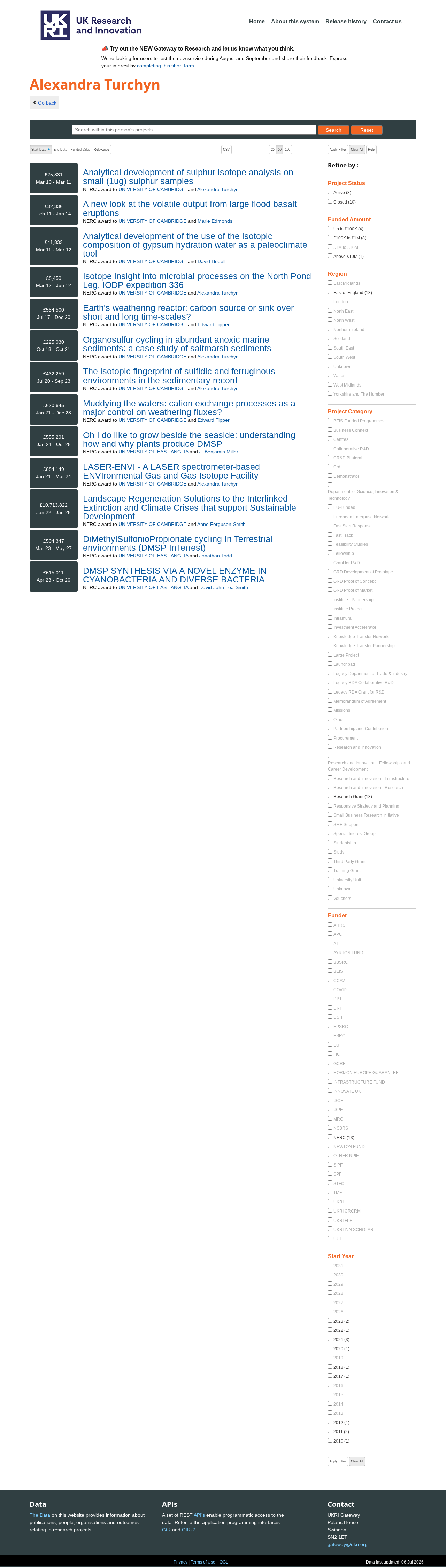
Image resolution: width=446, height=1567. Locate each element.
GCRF (339, 1063)
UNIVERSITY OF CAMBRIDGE (152, 189)
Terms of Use (203, 1562)
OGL (224, 1562)
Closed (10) (344, 202)
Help (371, 149)
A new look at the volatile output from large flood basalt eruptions (190, 208)
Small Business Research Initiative (366, 815)
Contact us (387, 21)
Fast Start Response (352, 525)
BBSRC (340, 962)
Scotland (341, 338)
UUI (337, 1239)
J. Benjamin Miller (218, 451)
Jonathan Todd (215, 555)
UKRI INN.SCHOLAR (353, 1229)
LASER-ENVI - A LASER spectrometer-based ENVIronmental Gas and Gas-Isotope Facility (171, 471)
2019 (338, 1357)
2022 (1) (341, 1330)
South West (344, 357)
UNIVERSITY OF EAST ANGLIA (153, 451)
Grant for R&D (346, 562)
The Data (40, 1515)
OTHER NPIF (346, 1155)
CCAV (339, 980)
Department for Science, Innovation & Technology (363, 494)
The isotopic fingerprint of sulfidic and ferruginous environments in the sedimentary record (179, 375)
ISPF (338, 1109)
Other (338, 719)
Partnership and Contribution (360, 728)
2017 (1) (341, 1376)
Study (338, 852)
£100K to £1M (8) (349, 238)
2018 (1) (341, 1367)
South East (343, 348)
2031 (338, 1265)
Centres (340, 439)
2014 (338, 1404)
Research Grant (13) (352, 796)
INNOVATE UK (347, 1091)
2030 (338, 1274)
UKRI (338, 1202)
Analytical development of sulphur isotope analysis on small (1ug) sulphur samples (188, 176)
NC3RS (340, 1128)
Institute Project (347, 608)
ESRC (339, 1035)
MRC (338, 1119)
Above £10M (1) (348, 256)
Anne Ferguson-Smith (221, 524)
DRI (337, 1008)
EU (336, 1045)
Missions (341, 710)
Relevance (101, 149)
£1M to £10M (345, 247)
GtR (166, 1529)
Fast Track (343, 535)
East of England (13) (352, 292)
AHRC (339, 925)
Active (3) (342, 192)
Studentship (344, 843)
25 (273, 149)
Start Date (41, 150)
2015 (338, 1394)
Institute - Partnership (353, 599)
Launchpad (344, 664)
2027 (338, 1302)
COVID (340, 989)
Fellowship (343, 553)
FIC (336, 1054)
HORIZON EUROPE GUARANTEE (366, 1072)
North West (343, 320)
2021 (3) (341, 1339)
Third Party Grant (349, 861)
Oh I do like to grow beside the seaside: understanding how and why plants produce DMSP (189, 439)
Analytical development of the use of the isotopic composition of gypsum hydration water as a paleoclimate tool (195, 244)
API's (199, 1515)
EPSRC (340, 1026)
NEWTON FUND (349, 1146)
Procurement (345, 738)
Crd (336, 467)
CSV (226, 149)
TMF (337, 1192)
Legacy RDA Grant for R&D (359, 692)
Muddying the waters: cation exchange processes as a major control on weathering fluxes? (189, 407)
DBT (337, 998)
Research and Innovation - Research (368, 787)
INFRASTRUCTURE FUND (359, 1082)
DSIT (338, 1017)
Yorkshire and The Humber (358, 394)
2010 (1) (341, 1441)
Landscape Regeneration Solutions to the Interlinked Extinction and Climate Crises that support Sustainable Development (189, 507)
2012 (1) (341, 1422)
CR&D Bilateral (347, 458)
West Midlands (347, 385)
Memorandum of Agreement (359, 701)
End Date (60, 149)
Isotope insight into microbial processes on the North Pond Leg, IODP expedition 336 (197, 280)
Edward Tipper (214, 324)
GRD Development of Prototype (363, 572)
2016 (338, 1385)
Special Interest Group (354, 833)
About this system (295, 21)
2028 (338, 1293)
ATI (336, 943)
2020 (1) (341, 1348)
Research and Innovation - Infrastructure (371, 778)
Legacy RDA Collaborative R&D (363, 682)
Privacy (180, 1562)
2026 (338, 1311)
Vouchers (342, 898)
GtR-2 (188, 1529)
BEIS (338, 971)
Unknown (342, 366)
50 (280, 149)
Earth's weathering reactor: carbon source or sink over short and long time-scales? (188, 312)
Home (257, 21)
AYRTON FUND (348, 952)
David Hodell (211, 261)
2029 (338, 1284)
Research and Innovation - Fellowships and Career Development (369, 766)
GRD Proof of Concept (354, 581)
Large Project (346, 655)
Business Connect (350, 430)
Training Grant (347, 870)
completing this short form (165, 65)
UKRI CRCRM (347, 1211)
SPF (337, 1174)
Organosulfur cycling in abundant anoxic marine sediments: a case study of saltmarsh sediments (177, 344)
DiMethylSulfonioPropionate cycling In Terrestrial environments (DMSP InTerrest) (177, 543)
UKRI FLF (342, 1220)
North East (343, 311)
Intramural (343, 618)
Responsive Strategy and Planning (366, 806)
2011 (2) (341, 1431)
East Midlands (346, 283)
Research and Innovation (357, 747)
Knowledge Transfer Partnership (364, 645)
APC (337, 934)
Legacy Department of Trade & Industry (370, 673)
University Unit (347, 880)
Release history (346, 21)
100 (287, 149)
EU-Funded (344, 507)
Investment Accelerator (354, 627)
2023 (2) (341, 1321)
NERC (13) (343, 1137)
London (340, 301)
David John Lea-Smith (223, 587)
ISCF (338, 1100)
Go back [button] (47, 103)
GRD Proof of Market (352, 590)
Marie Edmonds (215, 221)
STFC (338, 1183)
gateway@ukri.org (348, 1544)
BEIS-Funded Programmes (358, 421)
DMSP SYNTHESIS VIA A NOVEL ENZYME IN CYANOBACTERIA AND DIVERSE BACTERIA (175, 575)
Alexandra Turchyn (218, 189)
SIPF (338, 1165)
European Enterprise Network (361, 516)
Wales (339, 375)
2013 (338, 1413)
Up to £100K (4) (348, 229)
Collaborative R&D (351, 448)
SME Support (346, 824)
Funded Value (80, 149)
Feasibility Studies (350, 544)
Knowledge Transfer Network (361, 636)
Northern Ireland (348, 329)
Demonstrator (346, 476)
